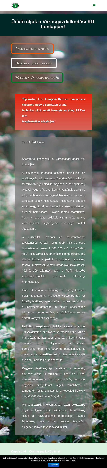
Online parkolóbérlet (44, 451)
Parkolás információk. (32, 48)
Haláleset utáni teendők (33, 63)
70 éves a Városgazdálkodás (37, 77)
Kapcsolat (18, 451)
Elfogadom (53, 465)
